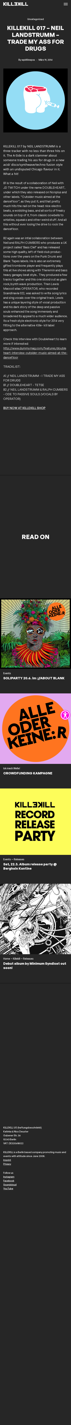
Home (6, 958)
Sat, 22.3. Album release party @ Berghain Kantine (30, 866)
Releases (19, 859)
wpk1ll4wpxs (28, 59)
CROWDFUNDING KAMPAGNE (27, 773)
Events (7, 673)
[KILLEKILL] (15, 4)
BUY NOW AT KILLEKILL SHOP (24, 408)
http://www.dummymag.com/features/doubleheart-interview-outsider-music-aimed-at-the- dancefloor (35, 352)
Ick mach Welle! (11, 768)
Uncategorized (35, 19)
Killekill (16, 958)
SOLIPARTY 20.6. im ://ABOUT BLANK (34, 678)
